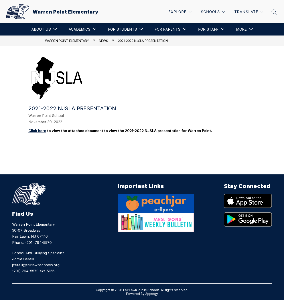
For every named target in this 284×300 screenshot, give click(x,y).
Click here (37, 130)
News (103, 41)
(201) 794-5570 (38, 242)
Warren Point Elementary (67, 41)
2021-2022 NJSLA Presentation (143, 41)
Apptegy (151, 294)
